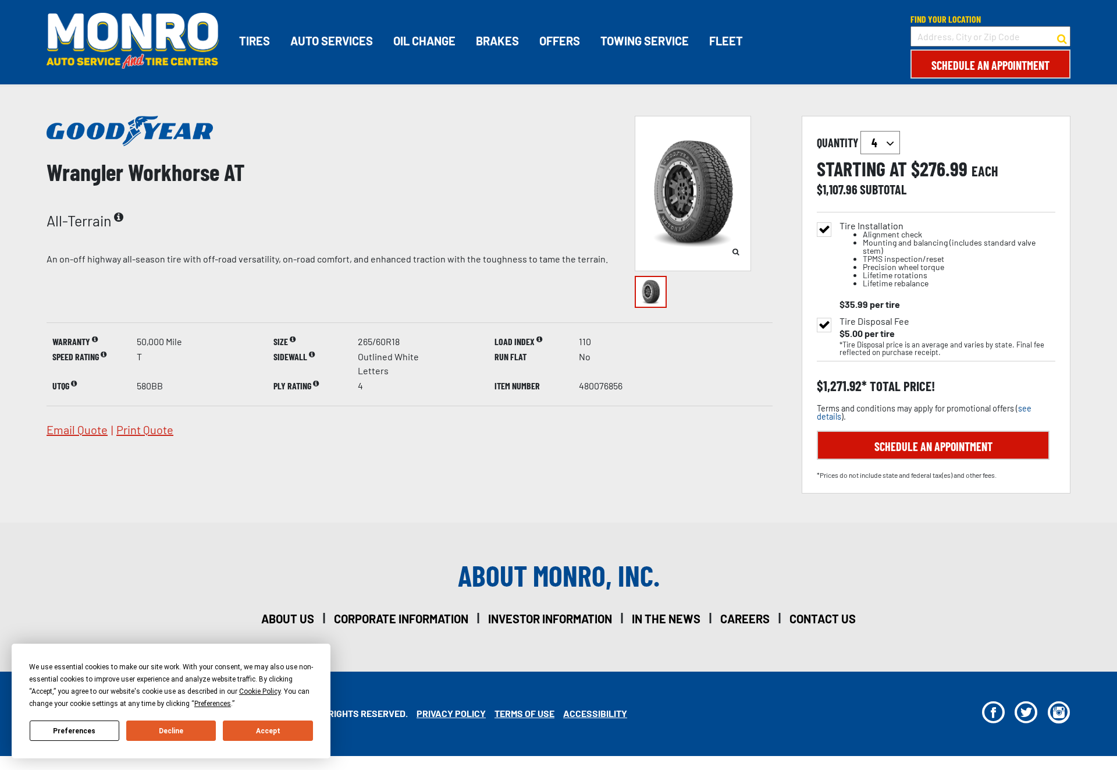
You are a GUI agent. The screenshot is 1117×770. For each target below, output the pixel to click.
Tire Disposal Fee (874, 321)
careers (745, 619)
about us (287, 619)
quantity (838, 143)
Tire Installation (937, 254)
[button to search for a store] (1062, 37)
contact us (822, 619)
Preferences (74, 731)
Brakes (497, 41)
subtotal (883, 189)
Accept (268, 731)
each (985, 171)
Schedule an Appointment (990, 65)
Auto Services (331, 41)
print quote (144, 430)
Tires (254, 41)
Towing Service (644, 41)
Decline (171, 731)
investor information (550, 619)
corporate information (401, 619)
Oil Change (424, 41)
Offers (559, 41)
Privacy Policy (451, 713)
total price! (901, 386)
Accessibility (595, 713)
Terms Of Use (524, 713)
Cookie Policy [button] (259, 691)
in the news (666, 619)
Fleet (726, 41)
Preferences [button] (212, 704)
